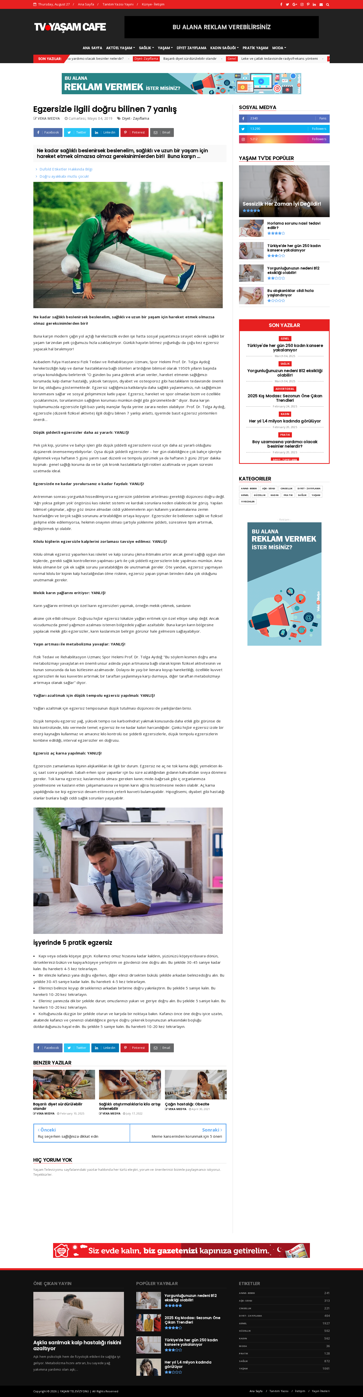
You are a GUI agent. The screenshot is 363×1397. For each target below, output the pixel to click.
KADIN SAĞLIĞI (223, 47)
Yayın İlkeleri (321, 1391)
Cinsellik (287, 488)
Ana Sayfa (86, 4)
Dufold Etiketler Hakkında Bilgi (66, 169)
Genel (192, 59)
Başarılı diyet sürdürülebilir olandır (150, 58)
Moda (243, 1346)
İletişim (300, 1391)
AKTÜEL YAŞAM (119, 47)
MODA (277, 47)
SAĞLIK (145, 47)
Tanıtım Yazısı (278, 1391)
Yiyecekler (248, 501)
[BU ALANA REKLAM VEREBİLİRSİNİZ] (221, 37)
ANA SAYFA (92, 47)
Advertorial (297, 59)
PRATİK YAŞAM (255, 47)
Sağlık (285, 363)
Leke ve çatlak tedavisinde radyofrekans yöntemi (240, 58)
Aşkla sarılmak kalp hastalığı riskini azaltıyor (77, 1345)
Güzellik (259, 495)
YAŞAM (164, 47)
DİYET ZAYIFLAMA (191, 47)
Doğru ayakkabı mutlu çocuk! (64, 176)
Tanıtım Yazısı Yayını (118, 4)
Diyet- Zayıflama (106, 59)
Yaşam (316, 495)
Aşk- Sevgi (268, 488)
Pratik (285, 434)
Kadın (285, 414)
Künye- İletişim (153, 4)
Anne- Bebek (249, 488)
